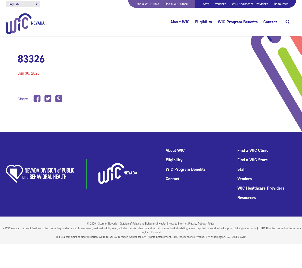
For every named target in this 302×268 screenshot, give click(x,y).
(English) (145, 232)
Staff (206, 4)
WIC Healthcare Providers (250, 4)
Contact (270, 22)
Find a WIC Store (176, 4)
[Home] (25, 24)
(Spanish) (156, 232)
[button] (23, 4)
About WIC (179, 22)
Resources (281, 4)
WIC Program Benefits (238, 22)
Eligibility (203, 22)
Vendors (220, 4)
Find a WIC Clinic (147, 4)
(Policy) (210, 223)
